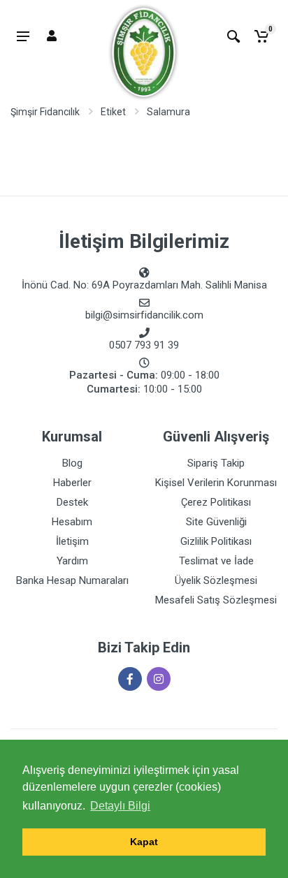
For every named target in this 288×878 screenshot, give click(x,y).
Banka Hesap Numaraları (72, 580)
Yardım (72, 561)
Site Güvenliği (216, 521)
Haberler (72, 482)
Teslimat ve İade (216, 561)
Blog (72, 463)
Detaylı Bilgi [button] (120, 806)
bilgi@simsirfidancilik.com (144, 315)
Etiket (113, 111)
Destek (72, 502)
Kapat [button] (144, 841)
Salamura (168, 111)
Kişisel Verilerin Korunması (216, 482)
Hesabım (72, 521)
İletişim (72, 541)
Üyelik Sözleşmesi (216, 580)
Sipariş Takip (216, 463)
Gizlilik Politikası (216, 541)
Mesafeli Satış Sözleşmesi (216, 600)
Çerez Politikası (216, 502)
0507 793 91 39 (144, 345)
